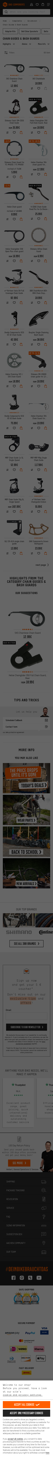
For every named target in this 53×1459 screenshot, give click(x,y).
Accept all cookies (24, 1404)
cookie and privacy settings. (23, 1394)
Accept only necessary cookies (26, 1413)
